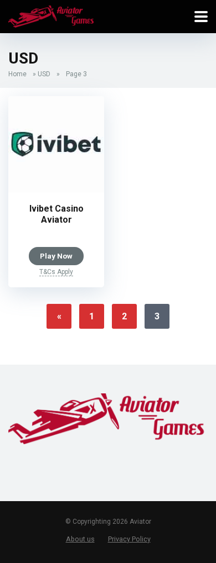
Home (17, 74)
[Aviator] (51, 15)
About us (80, 539)
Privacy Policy (129, 539)
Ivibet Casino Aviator (56, 214)
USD (44, 74)
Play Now (56, 255)
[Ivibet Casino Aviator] (56, 189)
